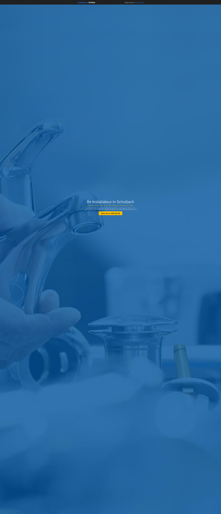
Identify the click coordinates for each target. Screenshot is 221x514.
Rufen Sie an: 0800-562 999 (110, 213)
